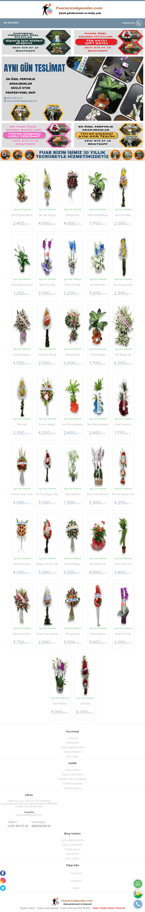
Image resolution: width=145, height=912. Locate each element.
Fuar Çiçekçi (72, 858)
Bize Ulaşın (73, 756)
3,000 (98, 293)
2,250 (72, 293)
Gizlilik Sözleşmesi (72, 783)
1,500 (72, 502)
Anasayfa (72, 738)
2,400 (22, 223)
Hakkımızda (72, 742)
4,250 (123, 502)
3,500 (98, 502)
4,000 (73, 223)
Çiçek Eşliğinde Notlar (72, 747)
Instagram (76, 880)
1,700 (97, 363)
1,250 (21, 293)
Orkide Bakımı (72, 849)
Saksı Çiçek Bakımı (72, 844)
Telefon (12, 822)
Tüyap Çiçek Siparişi (72, 774)
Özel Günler (72, 853)
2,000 (123, 223)
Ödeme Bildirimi (72, 751)
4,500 (47, 223)
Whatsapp (38, 822)
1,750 (97, 223)
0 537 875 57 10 (128, 23)
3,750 (22, 642)
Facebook (76, 873)
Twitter (76, 888)
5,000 (72, 572)
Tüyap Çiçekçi (72, 769)
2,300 (123, 293)
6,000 (73, 363)
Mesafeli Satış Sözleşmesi (72, 779)
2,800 (123, 572)
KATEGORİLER (13, 23)
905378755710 (41, 824)
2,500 (47, 363)
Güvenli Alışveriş (72, 788)
